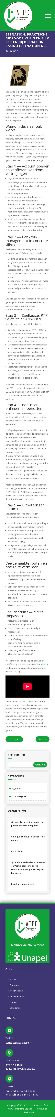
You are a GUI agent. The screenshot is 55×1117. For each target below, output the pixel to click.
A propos (14, 984)
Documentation (17, 996)
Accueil (13, 979)
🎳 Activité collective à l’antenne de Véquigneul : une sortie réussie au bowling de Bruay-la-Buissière (28, 867)
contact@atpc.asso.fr (19, 1042)
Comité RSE (17, 851)
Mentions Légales (23, 1108)
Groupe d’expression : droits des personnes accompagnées (28, 824)
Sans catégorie (19, 796)
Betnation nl (42, 664)
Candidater (15, 1007)
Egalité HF (16, 788)
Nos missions (16, 990)
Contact (13, 1002)
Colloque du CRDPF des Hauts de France (28, 838)
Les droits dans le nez (22, 883)
